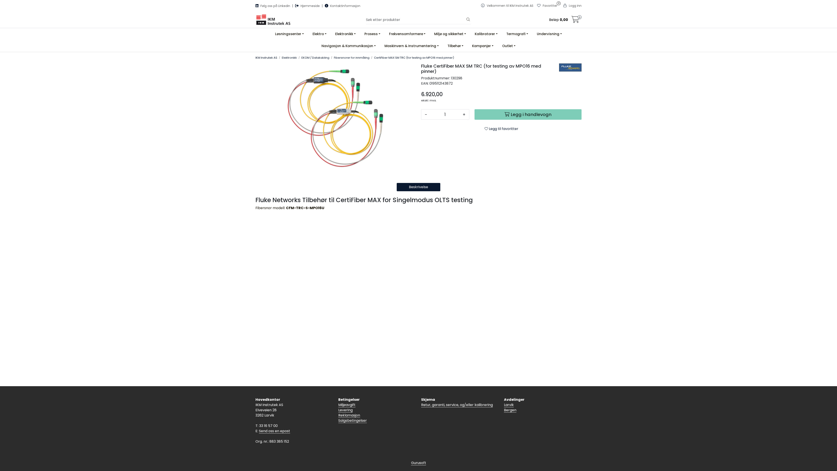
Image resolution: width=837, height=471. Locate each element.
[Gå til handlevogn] (575, 20)
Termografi (516, 34)
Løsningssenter (288, 34)
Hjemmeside (310, 6)
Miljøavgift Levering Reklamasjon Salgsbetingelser (352, 412)
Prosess (371, 34)
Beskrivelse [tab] (418, 186)
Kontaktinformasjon (344, 6)
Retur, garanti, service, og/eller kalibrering (457, 404)
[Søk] (468, 19)
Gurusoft (418, 462)
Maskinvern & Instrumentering (410, 46)
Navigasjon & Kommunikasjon (347, 46)
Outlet (507, 46)
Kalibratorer (485, 34)
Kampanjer (481, 46)
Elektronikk (344, 34)
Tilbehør (454, 46)
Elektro (318, 34)
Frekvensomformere (406, 34)
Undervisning (548, 34)
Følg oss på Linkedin (275, 6)
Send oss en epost (274, 430)
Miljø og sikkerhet (448, 34)
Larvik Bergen (510, 407)
